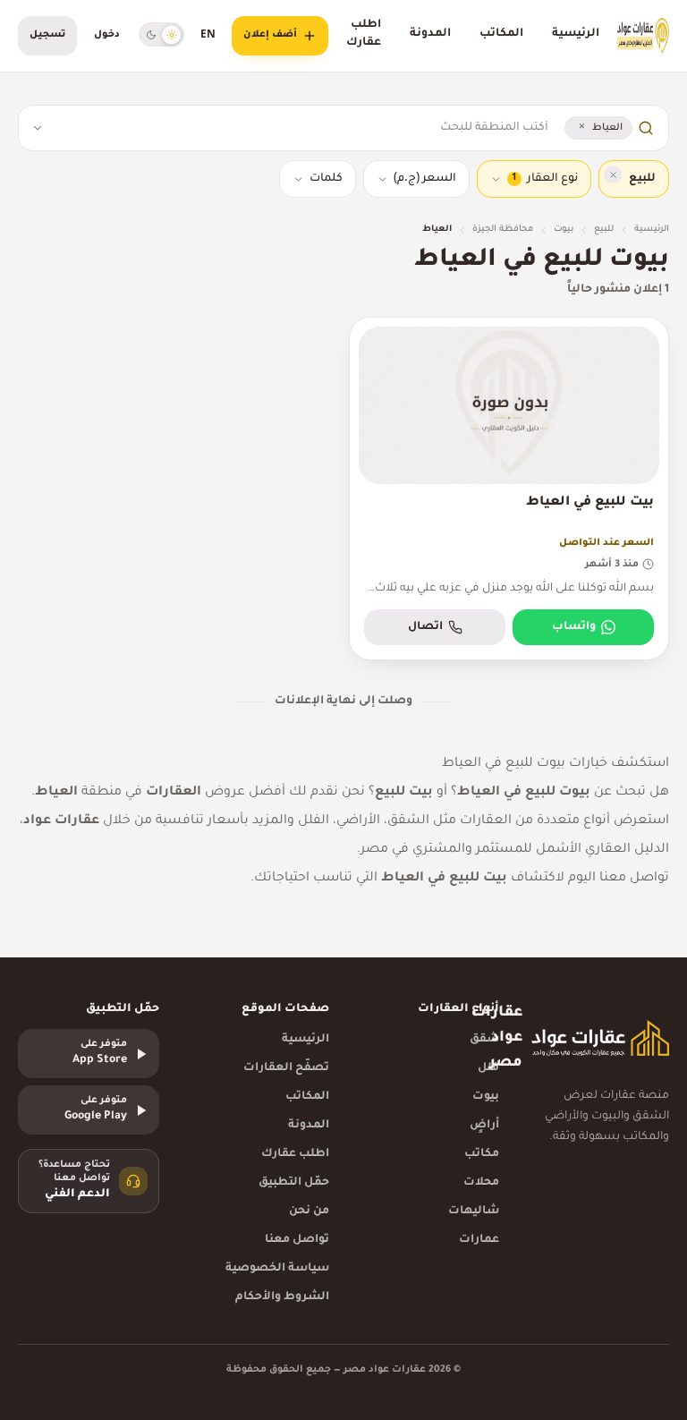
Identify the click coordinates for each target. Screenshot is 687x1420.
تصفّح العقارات (286, 1068)
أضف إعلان (270, 35)
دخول (107, 35)
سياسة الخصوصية (277, 1269)
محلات (481, 1183)
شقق (484, 1039)
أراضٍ (484, 1125)
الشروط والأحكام (282, 1297)
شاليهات (473, 1211)
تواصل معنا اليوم (618, 879)
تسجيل (47, 35)
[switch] (161, 34)
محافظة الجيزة (502, 229)
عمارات (479, 1240)
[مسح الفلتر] (613, 174)
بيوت (563, 229)
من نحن (309, 1211)
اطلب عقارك (363, 34)
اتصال (425, 627)
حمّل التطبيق (294, 1183)
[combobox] (301, 127)
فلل (488, 1068)
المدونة (430, 34)
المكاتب (501, 34)
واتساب (574, 627)
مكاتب (481, 1154)
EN (208, 35)
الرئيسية (575, 34)
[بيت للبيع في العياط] (509, 489)
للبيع (604, 229)
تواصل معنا (297, 1240)
